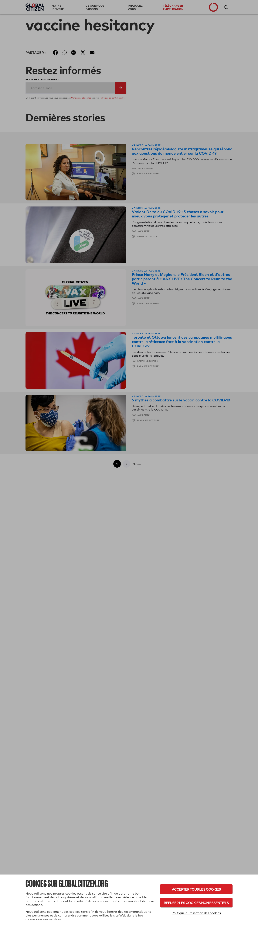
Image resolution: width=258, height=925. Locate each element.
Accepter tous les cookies (196, 889)
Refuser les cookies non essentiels (196, 902)
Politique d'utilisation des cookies (196, 913)
